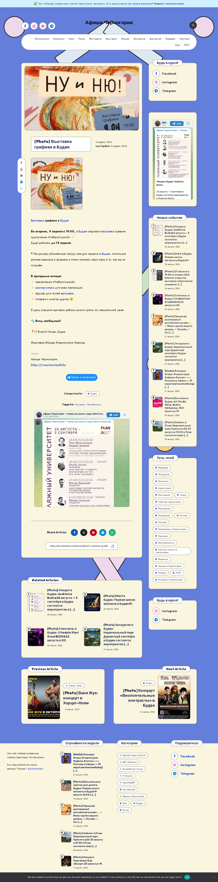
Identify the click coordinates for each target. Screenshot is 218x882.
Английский (129, 789)
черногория (164, 488)
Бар (125, 803)
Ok (187, 877)
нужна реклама (142, 3)
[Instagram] (34, 26)
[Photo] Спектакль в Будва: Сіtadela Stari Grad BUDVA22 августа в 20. (63, 634)
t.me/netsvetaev (174, 3)
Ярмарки (170, 38)
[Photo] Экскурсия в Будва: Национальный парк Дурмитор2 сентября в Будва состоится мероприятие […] (119, 634)
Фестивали (95, 38)
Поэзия (184, 515)
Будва (93, 393)
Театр (81, 38)
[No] (214, 877)
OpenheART (129, 782)
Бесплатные (42, 38)
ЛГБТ (187, 45)
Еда (177, 45)
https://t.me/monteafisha (48, 365)
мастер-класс (44, 288)
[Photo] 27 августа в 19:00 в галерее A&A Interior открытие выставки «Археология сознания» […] (179, 278)
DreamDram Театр (133, 769)
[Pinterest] (43, 26)
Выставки (111, 38)
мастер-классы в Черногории (166, 551)
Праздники (164, 515)
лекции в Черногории (170, 566)
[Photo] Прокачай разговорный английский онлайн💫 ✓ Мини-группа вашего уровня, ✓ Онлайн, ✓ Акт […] (178, 324)
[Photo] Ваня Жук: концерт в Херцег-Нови (80, 697)
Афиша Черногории (133, 796)
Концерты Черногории (170, 579)
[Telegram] (51, 26)
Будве (64, 220)
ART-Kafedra (130, 762)
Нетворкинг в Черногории (172, 529)
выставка (107, 231)
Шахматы (163, 481)
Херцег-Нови (75, 685)
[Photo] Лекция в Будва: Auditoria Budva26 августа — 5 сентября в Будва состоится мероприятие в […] (62, 599)
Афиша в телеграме (83, 377)
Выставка (37, 220)
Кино (71, 38)
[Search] (193, 25)
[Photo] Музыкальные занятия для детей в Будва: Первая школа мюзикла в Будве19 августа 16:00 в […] (87, 788)
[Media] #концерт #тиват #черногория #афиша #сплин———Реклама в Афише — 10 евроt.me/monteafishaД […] (179, 379)
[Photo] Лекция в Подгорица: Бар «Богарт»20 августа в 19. (87, 860)
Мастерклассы (94, 404)
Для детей (155, 38)
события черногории (169, 501)
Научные (185, 38)
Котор (126, 810)
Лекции (125, 38)
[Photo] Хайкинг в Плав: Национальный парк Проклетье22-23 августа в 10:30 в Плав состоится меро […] (178, 429)
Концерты (58, 38)
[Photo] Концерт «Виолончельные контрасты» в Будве (137, 698)
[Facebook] (25, 26)
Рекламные (164, 508)
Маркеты (163, 559)
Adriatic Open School (134, 755)
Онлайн (162, 522)
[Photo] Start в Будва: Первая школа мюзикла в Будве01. (119, 600)
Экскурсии (139, 38)
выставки (67, 293)
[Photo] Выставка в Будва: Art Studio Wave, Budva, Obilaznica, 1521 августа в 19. (177, 405)
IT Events (128, 775)
